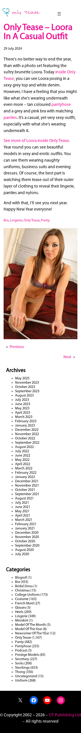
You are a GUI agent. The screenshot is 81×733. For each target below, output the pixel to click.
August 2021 (24, 498)
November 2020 (27, 537)
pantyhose (61, 105)
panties (10, 118)
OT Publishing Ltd (65, 715)
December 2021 (26, 481)
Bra (6, 220)
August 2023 (24, 395)
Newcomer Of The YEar (32, 633)
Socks (19, 663)
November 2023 (27, 383)
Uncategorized (26, 676)
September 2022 (27, 443)
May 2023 (22, 408)
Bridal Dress (24, 586)
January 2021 (25, 528)
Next (67, 357)
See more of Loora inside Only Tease (36, 141)
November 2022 (27, 434)
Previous (17, 347)
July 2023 (22, 400)
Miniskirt (21, 620)
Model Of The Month (30, 625)
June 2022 (22, 455)
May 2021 (22, 511)
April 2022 (22, 464)
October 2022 (25, 438)
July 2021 (22, 503)
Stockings (22, 668)
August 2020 (24, 550)
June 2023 (22, 404)
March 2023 (23, 417)
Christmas (22, 590)
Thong (20, 672)
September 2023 (27, 391)
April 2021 (22, 515)
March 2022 (23, 468)
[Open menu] (59, 13)
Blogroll (21, 578)
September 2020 (27, 545)
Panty (45, 220)
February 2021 (25, 524)
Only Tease (32, 220)
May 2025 (22, 378)
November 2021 (27, 485)
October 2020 (25, 541)
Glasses (20, 608)
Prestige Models (27, 655)
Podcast (21, 650)
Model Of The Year (28, 629)
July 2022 (22, 451)
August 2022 (24, 447)
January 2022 (25, 477)
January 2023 (25, 425)
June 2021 (22, 507)
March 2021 (23, 520)
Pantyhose (23, 646)
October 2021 (25, 490)
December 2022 (26, 430)
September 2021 (27, 494)
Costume (21, 599)
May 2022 (22, 460)
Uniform (21, 680)
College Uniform (27, 595)
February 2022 (25, 473)
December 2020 (26, 533)
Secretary (22, 659)
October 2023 (25, 387)
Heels (19, 612)
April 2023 (22, 413)
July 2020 (22, 554)
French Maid (24, 603)
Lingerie (16, 220)
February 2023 (25, 421)
